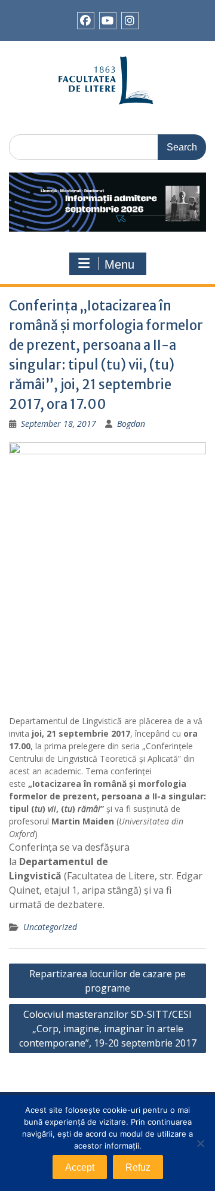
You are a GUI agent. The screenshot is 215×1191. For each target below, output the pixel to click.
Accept (79, 1167)
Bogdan (131, 423)
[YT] (107, 20)
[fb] (85, 20)
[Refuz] (200, 1143)
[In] (130, 20)
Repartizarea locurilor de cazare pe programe (107, 981)
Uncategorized (50, 927)
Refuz (137, 1167)
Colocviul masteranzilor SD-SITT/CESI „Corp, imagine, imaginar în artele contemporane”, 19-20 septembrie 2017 (107, 1029)
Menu (119, 264)
